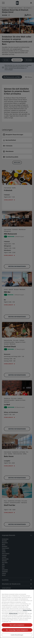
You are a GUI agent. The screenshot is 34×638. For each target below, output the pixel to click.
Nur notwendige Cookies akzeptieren (17, 630)
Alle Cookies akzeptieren (17, 625)
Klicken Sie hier (27, 610)
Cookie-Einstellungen (17, 635)
